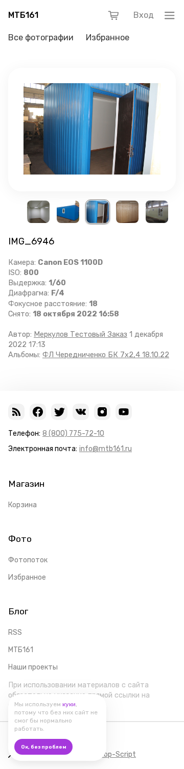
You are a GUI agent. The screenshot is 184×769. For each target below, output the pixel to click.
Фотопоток (28, 560)
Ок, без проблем (43, 747)
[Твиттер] (59, 412)
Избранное (107, 37)
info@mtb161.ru (105, 448)
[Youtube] (124, 412)
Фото (20, 538)
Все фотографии (41, 37)
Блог (18, 611)
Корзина (22, 505)
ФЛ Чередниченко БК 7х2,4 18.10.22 (105, 355)
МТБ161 (23, 15)
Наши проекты (33, 667)
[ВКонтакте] (81, 412)
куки (69, 704)
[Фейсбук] (38, 412)
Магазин (26, 483)
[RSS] (16, 412)
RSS (15, 632)
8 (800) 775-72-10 (73, 433)
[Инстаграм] (102, 412)
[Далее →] (92, 172)
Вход (143, 15)
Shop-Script (115, 754)
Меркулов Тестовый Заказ (80, 334)
